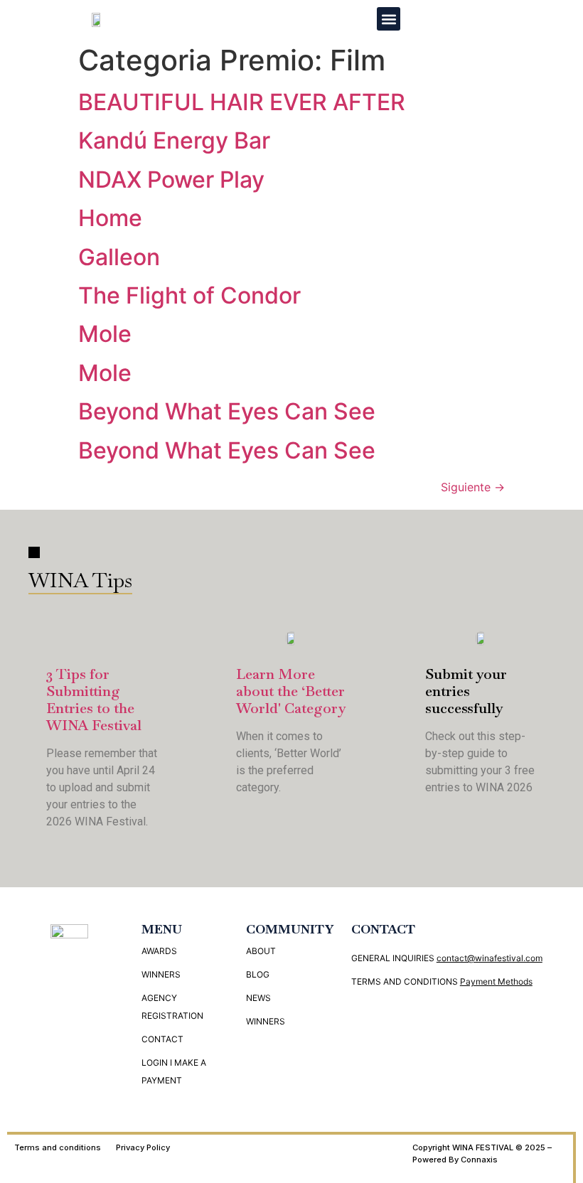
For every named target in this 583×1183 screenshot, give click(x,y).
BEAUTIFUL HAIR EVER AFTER (241, 102)
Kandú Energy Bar (174, 140)
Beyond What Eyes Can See (226, 411)
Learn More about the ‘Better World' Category (291, 691)
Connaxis (479, 1160)
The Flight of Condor (189, 295)
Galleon (119, 257)
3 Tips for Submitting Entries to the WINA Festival (93, 699)
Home (110, 218)
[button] (388, 19)
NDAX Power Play (171, 179)
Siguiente (473, 487)
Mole (105, 334)
